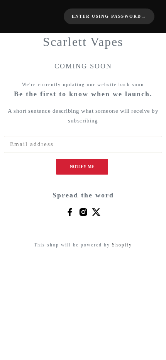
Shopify (122, 245)
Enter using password (109, 16)
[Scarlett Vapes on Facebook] (70, 211)
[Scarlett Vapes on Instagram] (83, 211)
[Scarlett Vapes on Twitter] (96, 211)
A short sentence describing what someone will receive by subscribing (83, 116)
